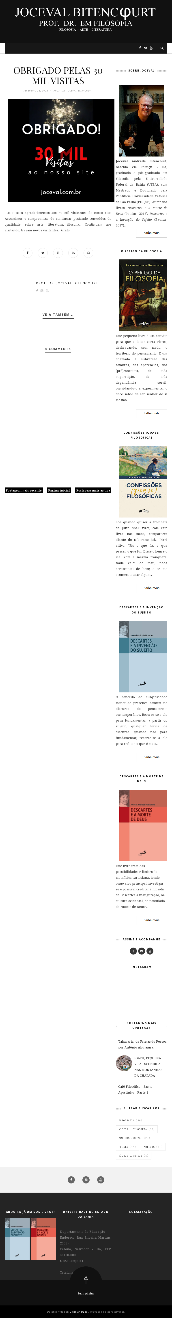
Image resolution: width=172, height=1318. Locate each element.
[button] (9, 48)
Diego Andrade (79, 1311)
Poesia (123, 1147)
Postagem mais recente (24, 490)
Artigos (149, 1147)
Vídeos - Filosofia (133, 1129)
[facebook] (72, 1180)
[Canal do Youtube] (150, 48)
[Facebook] (133, 951)
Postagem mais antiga (93, 490)
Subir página (86, 1293)
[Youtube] (149, 951)
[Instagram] (144, 48)
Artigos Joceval (130, 1138)
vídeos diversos (130, 1155)
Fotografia (126, 1120)
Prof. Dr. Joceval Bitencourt (67, 283)
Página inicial (59, 490)
